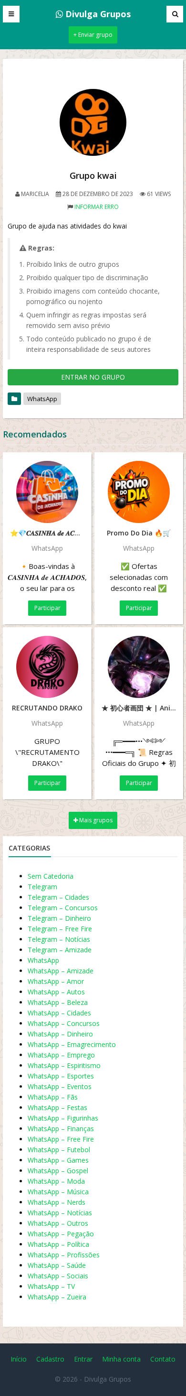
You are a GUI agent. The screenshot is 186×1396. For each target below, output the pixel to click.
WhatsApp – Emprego (61, 1054)
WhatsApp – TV (51, 1286)
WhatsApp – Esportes (61, 1075)
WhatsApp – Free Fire (61, 1139)
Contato (163, 1358)
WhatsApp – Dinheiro (60, 1033)
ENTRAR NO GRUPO (93, 377)
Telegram (42, 886)
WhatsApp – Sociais (58, 1275)
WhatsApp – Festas (57, 1107)
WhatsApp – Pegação (61, 1233)
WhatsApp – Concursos (64, 1023)
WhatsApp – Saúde (57, 1265)
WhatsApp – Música (58, 1191)
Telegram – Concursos (63, 907)
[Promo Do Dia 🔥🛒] (138, 492)
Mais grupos (95, 820)
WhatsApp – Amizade (60, 970)
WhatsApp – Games (58, 1160)
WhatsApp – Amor (56, 981)
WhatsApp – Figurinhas (63, 1118)
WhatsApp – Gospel (58, 1170)
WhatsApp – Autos (56, 991)
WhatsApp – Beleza (58, 1002)
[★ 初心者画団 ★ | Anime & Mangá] (138, 667)
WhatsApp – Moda (56, 1181)
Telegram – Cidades (58, 897)
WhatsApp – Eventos (60, 1086)
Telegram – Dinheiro (59, 918)
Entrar (83, 1358)
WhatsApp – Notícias (60, 1212)
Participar (47, 608)
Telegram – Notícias (59, 939)
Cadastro (50, 1358)
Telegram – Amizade (60, 949)
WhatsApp (42, 398)
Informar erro (96, 207)
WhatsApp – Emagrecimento (72, 1044)
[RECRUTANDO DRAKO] (47, 667)
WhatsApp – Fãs (53, 1097)
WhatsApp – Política (58, 1244)
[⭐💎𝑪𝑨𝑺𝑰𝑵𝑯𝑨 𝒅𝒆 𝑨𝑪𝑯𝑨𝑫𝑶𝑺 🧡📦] (47, 492)
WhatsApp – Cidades (59, 1012)
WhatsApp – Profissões (64, 1254)
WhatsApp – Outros (58, 1223)
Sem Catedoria (50, 876)
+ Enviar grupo (93, 35)
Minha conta (121, 1358)
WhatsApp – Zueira (57, 1296)
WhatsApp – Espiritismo (64, 1065)
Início (18, 1358)
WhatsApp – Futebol (59, 1149)
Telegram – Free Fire (60, 928)
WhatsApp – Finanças (61, 1128)
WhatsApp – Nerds (56, 1202)
